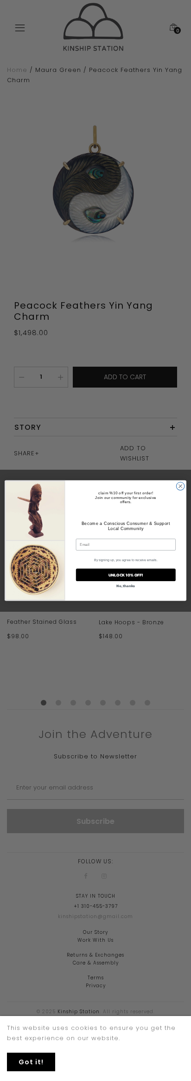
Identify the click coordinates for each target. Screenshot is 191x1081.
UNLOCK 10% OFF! (125, 575)
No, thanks (125, 586)
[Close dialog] (180, 486)
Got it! (31, 1062)
